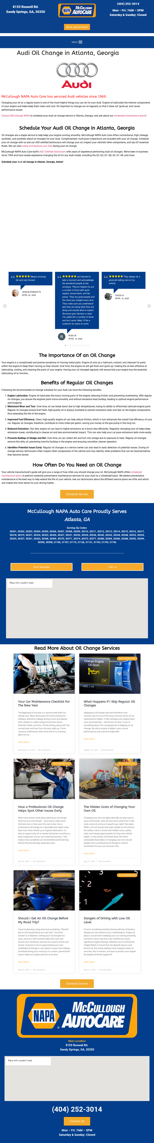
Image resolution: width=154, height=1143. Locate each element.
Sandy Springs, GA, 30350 (25, 12)
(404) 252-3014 (128, 4)
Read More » (24, 742)
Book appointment (77, 26)
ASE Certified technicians (52, 151)
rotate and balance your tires (37, 146)
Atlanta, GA (77, 519)
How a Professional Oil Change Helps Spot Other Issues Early (40, 809)
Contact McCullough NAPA (16, 115)
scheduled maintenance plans (130, 115)
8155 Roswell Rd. (26, 7)
